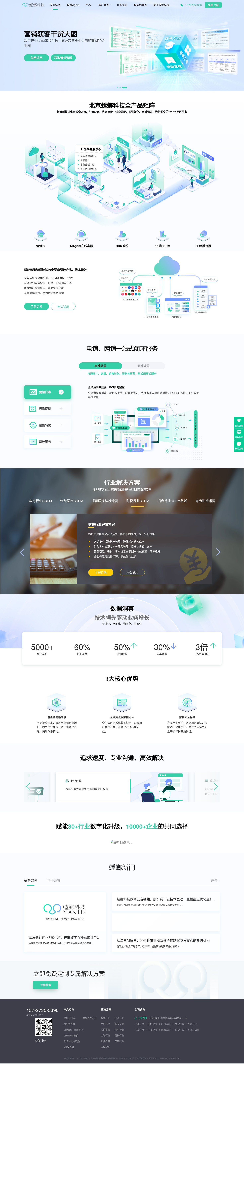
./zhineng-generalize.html (36, 307)
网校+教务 (69, 1047)
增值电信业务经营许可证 (104, 1058)
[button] (119, 87)
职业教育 (105, 1041)
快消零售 (105, 1029)
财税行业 (119, 1035)
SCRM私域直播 (72, 1041)
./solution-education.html (100, 572)
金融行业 (105, 1035)
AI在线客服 (69, 1023)
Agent (50, 33)
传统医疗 (105, 1023)
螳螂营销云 (69, 1018)
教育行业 (105, 1017)
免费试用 (213, 5)
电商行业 (119, 1041)
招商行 (118, 1017)
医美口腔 (119, 1023)
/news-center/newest (215, 880)
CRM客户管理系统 (73, 1029)
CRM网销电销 (71, 1035)
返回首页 (5, 963)
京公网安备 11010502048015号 (78, 1058)
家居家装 (105, 1047)
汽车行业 (119, 1029)
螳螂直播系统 (90, 1018)
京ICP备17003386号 (124, 1058)
